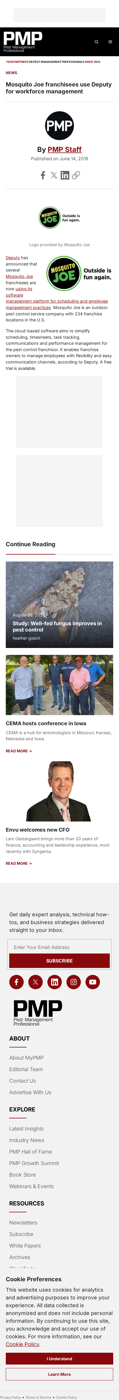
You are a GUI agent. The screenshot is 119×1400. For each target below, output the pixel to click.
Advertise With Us (30, 1092)
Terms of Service (38, 1397)
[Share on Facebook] (43, 175)
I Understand (59, 1358)
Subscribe (59, 961)
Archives (19, 1257)
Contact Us (22, 1081)
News (11, 73)
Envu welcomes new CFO (38, 830)
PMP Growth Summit (34, 1163)
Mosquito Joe (19, 276)
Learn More (59, 1374)
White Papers (25, 1246)
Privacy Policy (10, 1397)
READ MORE (17, 751)
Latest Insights (26, 1129)
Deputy (13, 257)
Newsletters (23, 1223)
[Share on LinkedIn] (65, 175)
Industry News (26, 1140)
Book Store (22, 1175)
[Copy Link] (76, 175)
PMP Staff (65, 149)
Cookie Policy (22, 1344)
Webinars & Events (31, 1186)
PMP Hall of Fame (30, 1152)
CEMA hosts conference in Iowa (46, 723)
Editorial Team (26, 1069)
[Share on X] (54, 175)
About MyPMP (26, 1058)
